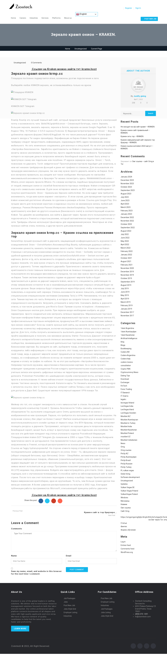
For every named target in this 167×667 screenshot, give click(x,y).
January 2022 (126, 255)
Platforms (56, 18)
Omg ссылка (126, 450)
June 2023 (125, 200)
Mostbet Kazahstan (129, 430)
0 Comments (36, 63)
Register (128, 8)
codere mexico (127, 362)
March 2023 (125, 207)
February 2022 (127, 251)
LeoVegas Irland (127, 409)
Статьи (124, 523)
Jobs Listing (106, 612)
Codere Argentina (128, 355)
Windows (124, 498)
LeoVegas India (127, 406)
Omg (123, 447)
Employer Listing (70, 612)
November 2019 (127, 275)
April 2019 (125, 299)
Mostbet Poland (127, 433)
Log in (123, 542)
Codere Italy (125, 359)
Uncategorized (80, 49)
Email (68, 556)
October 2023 (126, 187)
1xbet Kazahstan (128, 335)
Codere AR (125, 352)
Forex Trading (126, 389)
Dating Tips (125, 376)
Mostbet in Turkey (128, 423)
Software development (130, 477)
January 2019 (126, 309)
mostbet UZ (125, 437)
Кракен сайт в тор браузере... (100, 512)
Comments (16, 529)
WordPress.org (127, 552)
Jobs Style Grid (70, 609)
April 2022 (125, 244)
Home (13, 18)
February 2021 (127, 265)
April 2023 (125, 204)
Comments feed (127, 549)
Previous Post (17, 511)
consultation (126, 365)
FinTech (124, 386)
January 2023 (126, 214)
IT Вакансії (125, 393)
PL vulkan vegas (127, 470)
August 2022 (126, 231)
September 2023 (128, 190)
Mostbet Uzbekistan (129, 440)
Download (125, 379)
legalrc (123, 399)
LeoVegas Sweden (128, 413)
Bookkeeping (126, 349)
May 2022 (125, 241)
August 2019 (126, 285)
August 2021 (126, 261)
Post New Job (69, 605)
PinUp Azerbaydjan (128, 457)
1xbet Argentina (127, 328)
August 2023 (126, 194)
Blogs (123, 345)
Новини (124, 504)
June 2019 (125, 292)
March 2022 (125, 248)
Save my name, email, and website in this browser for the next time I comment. (36, 572)
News (123, 443)
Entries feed (126, 545)
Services (45, 18)
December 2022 (127, 217)
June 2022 (125, 238)
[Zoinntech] (22, 6)
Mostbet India (126, 426)
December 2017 (127, 312)
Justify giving (140, 96)
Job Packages (69, 598)
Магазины (125, 501)
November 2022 (127, 221)
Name (14, 556)
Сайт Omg (125, 511)
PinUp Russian (126, 464)
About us (68, 18)
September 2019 (128, 282)
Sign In (138, 8)
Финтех (124, 526)
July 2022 (125, 234)
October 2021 (126, 258)
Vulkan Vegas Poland (129, 491)
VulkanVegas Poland (129, 494)
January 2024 (126, 177)
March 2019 (125, 302)
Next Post (112, 515)
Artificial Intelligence (129, 338)
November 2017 (127, 316)
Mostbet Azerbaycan (129, 420)
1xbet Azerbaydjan (128, 332)
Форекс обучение (128, 530)
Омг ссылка (126, 508)
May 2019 (125, 295)
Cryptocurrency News (129, 372)
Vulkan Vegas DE (128, 487)
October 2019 (126, 278)
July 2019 (125, 288)
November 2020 (127, 268)
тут (78, 69)
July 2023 (125, 197)
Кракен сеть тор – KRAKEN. (132, 136)
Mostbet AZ (125, 416)
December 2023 (127, 180)
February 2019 (127, 305)
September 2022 (128, 228)
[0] (121, 8)
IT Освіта (124, 396)
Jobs (66, 602)
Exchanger (125, 382)
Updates (124, 484)
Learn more (20, 629)
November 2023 (127, 183)
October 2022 (126, 224)
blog (122, 342)
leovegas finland (127, 403)
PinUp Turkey (126, 467)
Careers (23, 18)
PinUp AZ (124, 453)
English (83, 14)
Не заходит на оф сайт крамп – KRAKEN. (138, 127)
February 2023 (127, 211)
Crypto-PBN (125, 369)
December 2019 (127, 272)
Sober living (125, 474)
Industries (34, 18)
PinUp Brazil (126, 460)
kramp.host (89, 69)
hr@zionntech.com (143, 617)
